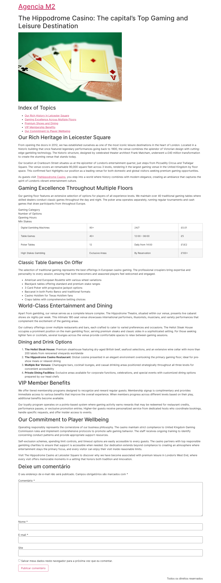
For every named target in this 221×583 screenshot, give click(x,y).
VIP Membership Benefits (40, 127)
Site (20, 547)
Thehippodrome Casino (51, 176)
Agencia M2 (36, 6)
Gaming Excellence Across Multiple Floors (50, 119)
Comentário (26, 480)
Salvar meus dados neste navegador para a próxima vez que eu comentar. (66, 561)
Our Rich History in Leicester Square (47, 115)
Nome (23, 521)
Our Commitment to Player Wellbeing (47, 131)
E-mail (23, 534)
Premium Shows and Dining (41, 123)
